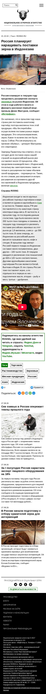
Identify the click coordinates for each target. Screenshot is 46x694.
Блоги (6, 601)
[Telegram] (26, 393)
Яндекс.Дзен (31, 342)
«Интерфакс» (8, 114)
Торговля (16, 365)
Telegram (7, 346)
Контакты (7, 616)
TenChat (28, 346)
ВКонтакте (28, 353)
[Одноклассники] (23, 393)
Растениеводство (12, 371)
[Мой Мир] (33, 393)
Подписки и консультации (16, 612)
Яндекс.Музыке (11, 353)
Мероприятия (9, 605)
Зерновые (32, 371)
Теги (4, 365)
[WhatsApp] (30, 393)
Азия (5, 382)
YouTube (7, 356)
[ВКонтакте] (19, 393)
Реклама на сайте (11, 609)
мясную (14, 186)
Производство (10, 597)
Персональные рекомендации (17, 628)
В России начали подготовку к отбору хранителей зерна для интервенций (21, 513)
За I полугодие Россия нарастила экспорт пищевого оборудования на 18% (22, 471)
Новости (7, 620)
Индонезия (18, 382)
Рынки (6, 624)
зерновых (6, 102)
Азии (39, 203)
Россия (32, 376)
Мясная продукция (13, 376)
